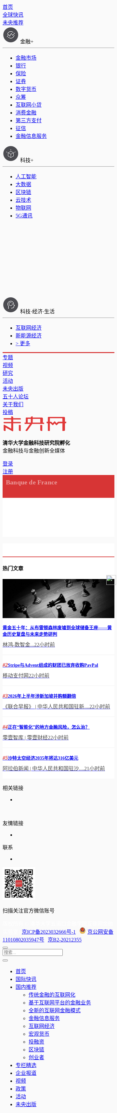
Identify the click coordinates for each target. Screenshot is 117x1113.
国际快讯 (26, 979)
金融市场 (26, 58)
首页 (8, 7)
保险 (21, 73)
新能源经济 (29, 335)
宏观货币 (39, 1034)
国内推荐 (26, 987)
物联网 (23, 208)
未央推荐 (13, 22)
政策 (21, 1088)
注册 (8, 471)
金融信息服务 (31, 136)
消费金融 (26, 112)
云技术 (23, 200)
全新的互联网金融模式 (55, 1010)
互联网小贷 (29, 105)
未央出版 (13, 389)
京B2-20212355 (65, 939)
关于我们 (13, 404)
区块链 (23, 192)
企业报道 (26, 1073)
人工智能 (26, 176)
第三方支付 (29, 120)
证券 (21, 81)
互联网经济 (29, 328)
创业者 (36, 1057)
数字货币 (26, 89)
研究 (8, 373)
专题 (8, 357)
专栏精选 (26, 1065)
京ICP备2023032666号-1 (49, 932)
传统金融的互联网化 (52, 995)
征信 (21, 128)
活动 (8, 381)
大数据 (23, 184)
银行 (21, 65)
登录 (8, 464)
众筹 (21, 97)
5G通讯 (24, 215)
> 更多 (23, 343)
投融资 (36, 1042)
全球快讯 (13, 15)
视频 (8, 365)
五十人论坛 (16, 396)
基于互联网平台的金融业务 (60, 1002)
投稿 (8, 412)
